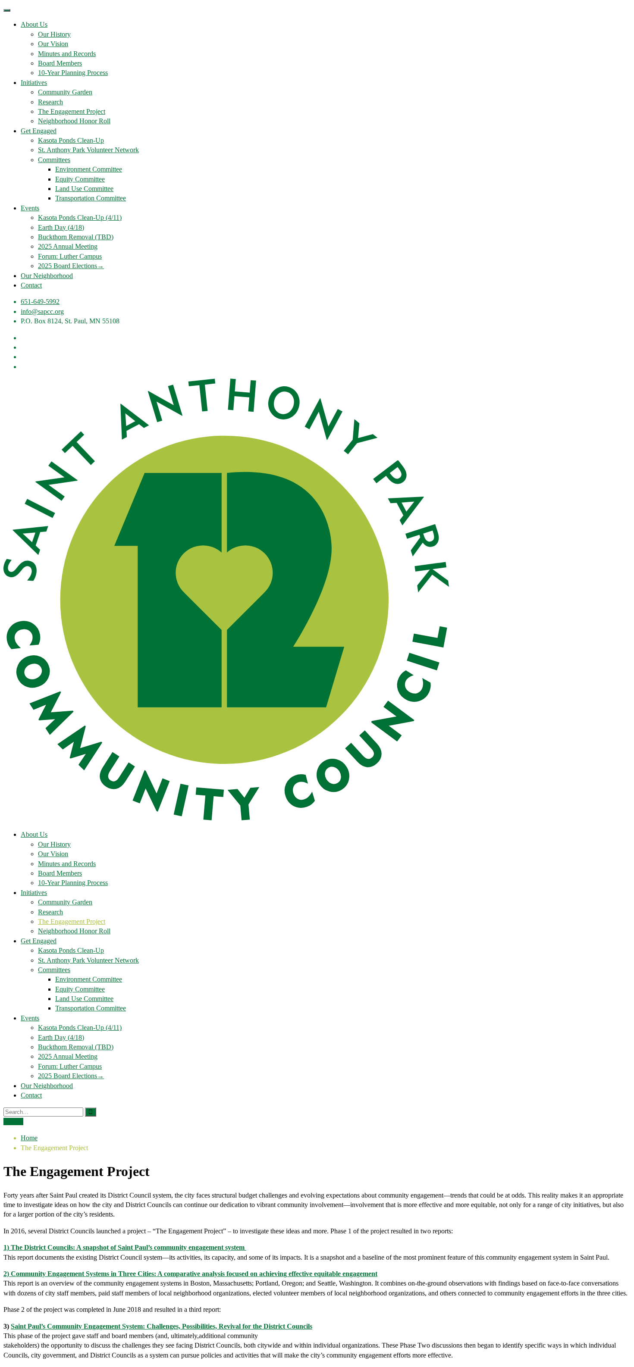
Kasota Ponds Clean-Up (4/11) (80, 217)
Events (30, 208)
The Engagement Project (71, 111)
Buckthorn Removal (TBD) (75, 237)
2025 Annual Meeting (67, 246)
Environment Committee (88, 169)
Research (50, 102)
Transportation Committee (90, 198)
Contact (31, 285)
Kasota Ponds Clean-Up (71, 140)
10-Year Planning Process (73, 72)
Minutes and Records (67, 53)
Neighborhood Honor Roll (74, 121)
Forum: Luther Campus (70, 256)
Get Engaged (38, 131)
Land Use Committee (84, 188)
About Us (34, 24)
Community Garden (65, 92)
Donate (13, 1121)
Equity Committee (80, 179)
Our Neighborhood (47, 275)
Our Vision (53, 43)
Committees (54, 159)
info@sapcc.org (42, 311)
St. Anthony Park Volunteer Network (88, 149)
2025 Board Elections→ (71, 265)
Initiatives (34, 82)
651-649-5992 (40, 301)
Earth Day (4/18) (61, 227)
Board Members (60, 63)
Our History (54, 34)
